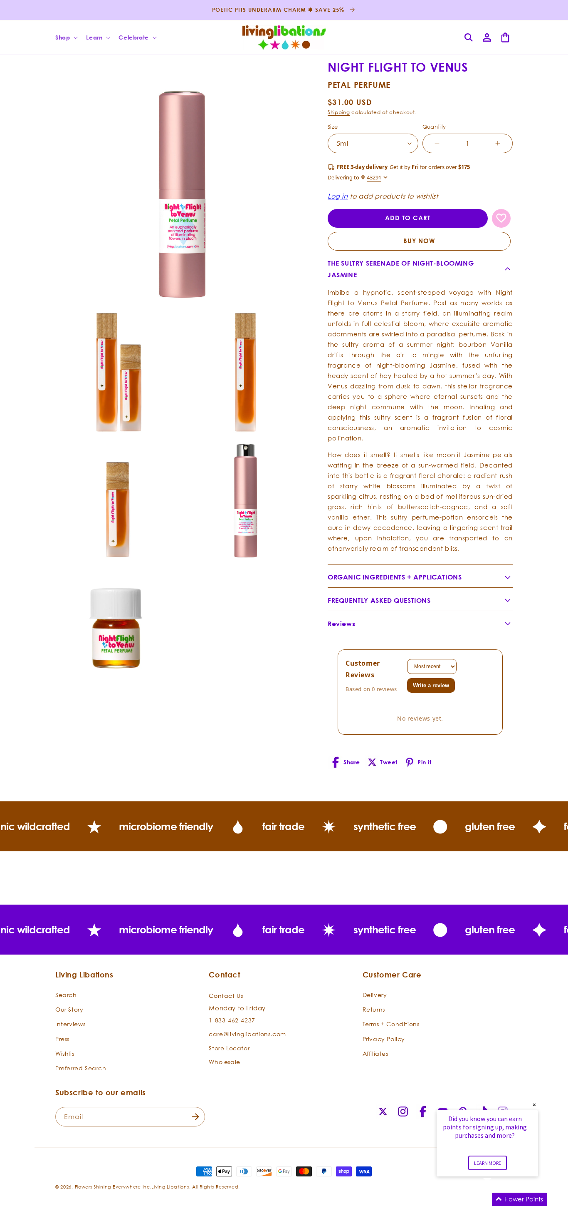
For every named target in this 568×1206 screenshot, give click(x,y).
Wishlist (66, 1053)
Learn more (487, 1163)
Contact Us (226, 995)
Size (333, 126)
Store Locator (229, 1048)
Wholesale (224, 1062)
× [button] (534, 1105)
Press (62, 1038)
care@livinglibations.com (247, 1033)
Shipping (339, 112)
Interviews (70, 1024)
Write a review (431, 685)
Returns (374, 1009)
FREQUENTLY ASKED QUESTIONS (379, 600)
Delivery (375, 994)
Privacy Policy (384, 1038)
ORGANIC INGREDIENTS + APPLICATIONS (395, 577)
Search (66, 994)
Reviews (341, 623)
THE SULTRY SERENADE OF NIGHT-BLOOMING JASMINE (401, 269)
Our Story (69, 1009)
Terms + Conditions (391, 1024)
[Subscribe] (195, 1116)
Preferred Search (80, 1068)
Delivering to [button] (354, 178)
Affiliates (375, 1053)
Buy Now (419, 241)
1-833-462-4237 (232, 1020)
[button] (65, 37)
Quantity (434, 126)
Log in (338, 196)
